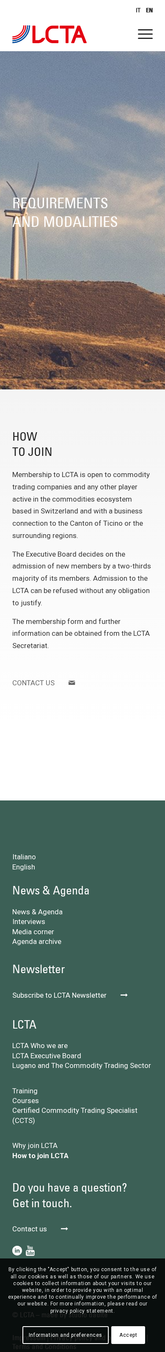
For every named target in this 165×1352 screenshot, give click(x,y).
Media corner (33, 931)
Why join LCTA (35, 1145)
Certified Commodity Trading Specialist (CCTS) (75, 1115)
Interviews (28, 921)
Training (25, 1091)
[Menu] (141, 34)
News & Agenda (37, 912)
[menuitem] (136, 10)
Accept (128, 1335)
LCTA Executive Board (46, 1055)
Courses (25, 1100)
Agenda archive (36, 941)
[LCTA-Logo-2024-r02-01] (68, 34)
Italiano (24, 857)
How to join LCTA (40, 1155)
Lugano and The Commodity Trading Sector (81, 1065)
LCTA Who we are (40, 1045)
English (23, 867)
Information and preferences (65, 1335)
